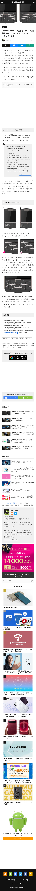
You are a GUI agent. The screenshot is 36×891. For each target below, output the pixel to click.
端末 (4, 27)
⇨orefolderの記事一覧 (11, 540)
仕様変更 (29, 338)
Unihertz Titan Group (25, 175)
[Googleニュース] (15, 874)
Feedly (26, 398)
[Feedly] (10, 874)
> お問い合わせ (25, 880)
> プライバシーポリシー (18, 883)
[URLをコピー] (30, 45)
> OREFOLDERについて (12, 880)
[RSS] (5, 874)
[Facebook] (25, 874)
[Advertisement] (18, 107)
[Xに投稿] (6, 45)
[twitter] (20, 874)
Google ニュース (11, 398)
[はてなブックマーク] (22, 45)
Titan (22, 338)
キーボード (7, 338)
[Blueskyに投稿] (14, 45)
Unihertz (15, 338)
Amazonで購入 (18, 838)
